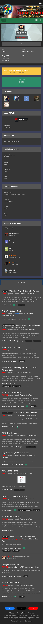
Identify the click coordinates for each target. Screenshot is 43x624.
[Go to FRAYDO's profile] (4, 557)
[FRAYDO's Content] (21, 44)
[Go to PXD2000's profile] (6, 256)
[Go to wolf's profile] (6, 249)
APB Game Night (10, 471)
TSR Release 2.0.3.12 (12, 582)
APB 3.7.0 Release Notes (25, 413)
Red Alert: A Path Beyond (28, 415)
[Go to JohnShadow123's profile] (6, 234)
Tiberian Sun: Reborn (27, 294)
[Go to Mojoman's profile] (16, 98)
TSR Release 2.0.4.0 (11, 516)
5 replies (20, 464)
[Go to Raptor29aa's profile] (6, 263)
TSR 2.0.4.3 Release (11, 347)
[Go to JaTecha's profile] (6, 241)
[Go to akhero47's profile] (6, 271)
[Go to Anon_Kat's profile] (6, 104)
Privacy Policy (21, 613)
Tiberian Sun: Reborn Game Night (22, 536)
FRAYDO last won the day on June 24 (16, 70)
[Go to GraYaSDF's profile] (26, 98)
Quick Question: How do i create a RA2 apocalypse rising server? (21, 326)
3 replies (23, 319)
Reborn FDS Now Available (15, 496)
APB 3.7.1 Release (10, 433)
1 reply (21, 341)
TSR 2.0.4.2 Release (11, 392)
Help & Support (35, 567)
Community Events (27, 473)
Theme (11, 613)
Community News (25, 372)
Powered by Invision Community (21, 621)
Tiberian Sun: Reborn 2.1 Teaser (24, 291)
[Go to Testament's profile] (36, 98)
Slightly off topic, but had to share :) (15, 453)
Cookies (31, 613)
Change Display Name (10, 565)
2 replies (20, 447)
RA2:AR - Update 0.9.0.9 (11, 311)
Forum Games (30, 329)
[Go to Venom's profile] (6, 98)
